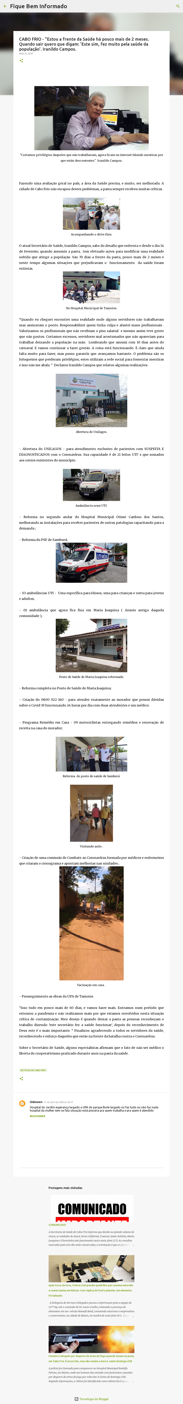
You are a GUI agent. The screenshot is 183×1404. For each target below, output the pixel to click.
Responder (37, 1116)
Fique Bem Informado (38, 6)
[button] (21, 60)
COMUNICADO (57, 1224)
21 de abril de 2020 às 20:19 (58, 1102)
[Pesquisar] (72, 6)
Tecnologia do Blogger (94, 1399)
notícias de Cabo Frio (33, 1070)
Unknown (36, 1102)
